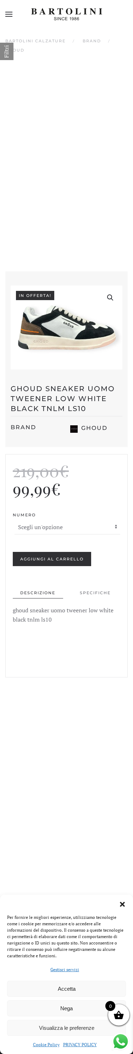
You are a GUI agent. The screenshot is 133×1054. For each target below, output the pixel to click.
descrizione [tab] (37, 592)
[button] (122, 903)
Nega (66, 1008)
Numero (24, 514)
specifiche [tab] (95, 592)
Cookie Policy (46, 1044)
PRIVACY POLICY (80, 1044)
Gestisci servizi (64, 969)
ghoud (94, 428)
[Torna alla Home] (66, 14)
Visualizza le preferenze (66, 1028)
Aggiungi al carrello (52, 559)
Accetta (67, 989)
